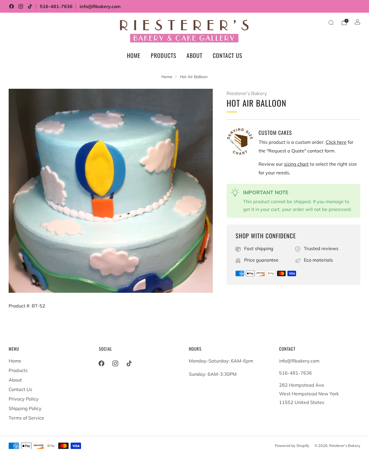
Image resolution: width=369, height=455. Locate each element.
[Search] (331, 22)
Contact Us (227, 55)
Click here (336, 142)
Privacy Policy (24, 399)
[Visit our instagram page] (20, 6)
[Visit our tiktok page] (30, 6)
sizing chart (296, 164)
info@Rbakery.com (100, 6)
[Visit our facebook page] (11, 6)
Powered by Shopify (292, 445)
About (194, 55)
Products (163, 55)
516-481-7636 (56, 6)
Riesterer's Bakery (247, 93)
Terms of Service (26, 418)
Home (133, 55)
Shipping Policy (25, 408)
